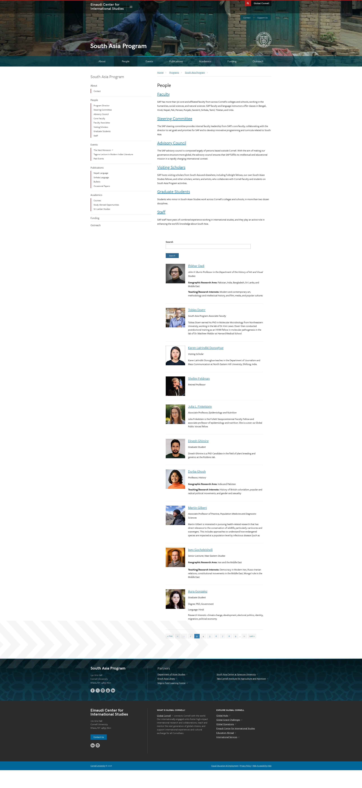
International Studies (108, 7)
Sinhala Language (101, 177)
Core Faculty (99, 118)
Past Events (99, 158)
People (94, 100)
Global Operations (225, 724)
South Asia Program (107, 76)
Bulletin (97, 181)
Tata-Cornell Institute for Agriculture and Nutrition (241, 678)
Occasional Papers (102, 186)
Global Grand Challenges (228, 719)
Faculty (163, 94)
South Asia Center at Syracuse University (236, 674)
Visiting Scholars (101, 127)
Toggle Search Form (248, 3)
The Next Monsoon (102, 150)
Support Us (262, 17)
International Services (226, 737)
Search (169, 242)
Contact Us (98, 737)
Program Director (102, 105)
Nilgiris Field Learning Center (172, 683)
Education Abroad (225, 733)
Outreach (95, 225)
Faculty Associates (102, 122)
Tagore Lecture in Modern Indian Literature (113, 154)
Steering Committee (103, 109)
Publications (97, 167)
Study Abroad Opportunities (106, 204)
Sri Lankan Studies (102, 208)
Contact (246, 17)
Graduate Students (102, 131)
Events (94, 144)
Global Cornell (261, 3)
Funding (94, 218)
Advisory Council (101, 114)
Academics (96, 195)
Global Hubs (222, 715)
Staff (96, 135)
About (93, 85)
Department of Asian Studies (171, 674)
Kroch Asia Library (166, 678)
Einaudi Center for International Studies (235, 728)
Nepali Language (101, 172)
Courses (97, 200)
